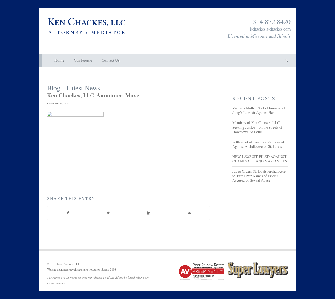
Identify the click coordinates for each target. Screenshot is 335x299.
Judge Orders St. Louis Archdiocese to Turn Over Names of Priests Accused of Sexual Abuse (259, 176)
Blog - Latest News (73, 87)
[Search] (284, 60)
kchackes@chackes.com (270, 29)
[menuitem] (59, 60)
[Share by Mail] (189, 213)
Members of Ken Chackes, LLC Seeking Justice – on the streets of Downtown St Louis (257, 127)
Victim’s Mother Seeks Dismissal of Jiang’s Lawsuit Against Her (259, 110)
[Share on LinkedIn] (149, 213)
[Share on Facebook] (67, 213)
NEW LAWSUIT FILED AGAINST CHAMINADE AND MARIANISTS (259, 159)
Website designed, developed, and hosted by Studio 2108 (81, 269)
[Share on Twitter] (108, 213)
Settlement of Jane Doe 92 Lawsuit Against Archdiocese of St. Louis (258, 144)
